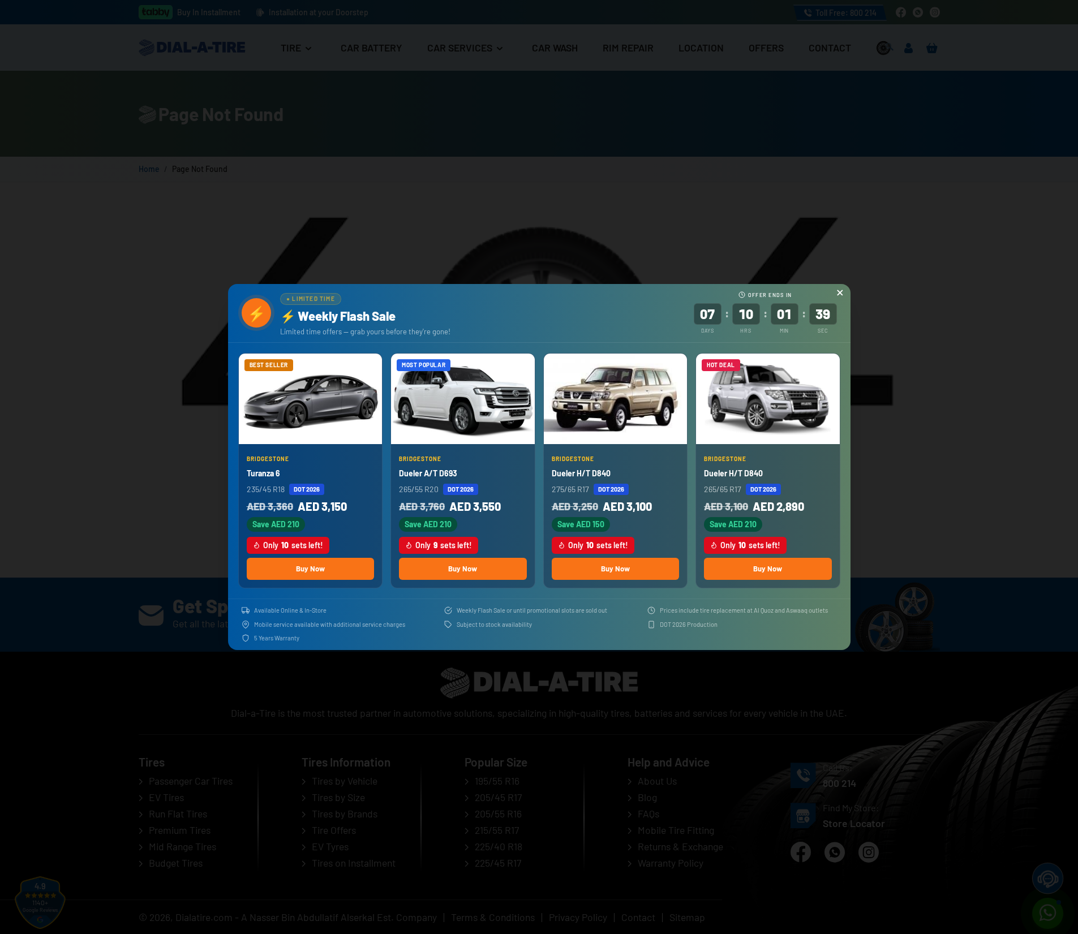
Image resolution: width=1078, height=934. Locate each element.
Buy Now (310, 568)
